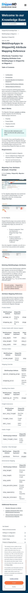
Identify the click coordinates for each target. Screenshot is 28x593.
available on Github (12, 96)
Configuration (9, 74)
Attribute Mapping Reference (13, 86)
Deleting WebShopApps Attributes (14, 84)
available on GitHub (20, 112)
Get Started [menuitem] (6, 526)
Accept (14, 582)
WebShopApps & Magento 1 (9, 34)
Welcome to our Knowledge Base (13, 17)
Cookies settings (14, 578)
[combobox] (12, 23)
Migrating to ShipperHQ (8, 37)
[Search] (24, 23)
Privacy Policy (9, 564)
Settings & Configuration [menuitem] (9, 532)
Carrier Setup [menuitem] (6, 539)
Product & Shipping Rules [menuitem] (9, 542)
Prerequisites (8, 77)
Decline (14, 586)
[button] (25, 526)
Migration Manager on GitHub (13, 508)
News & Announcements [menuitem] (9, 529)
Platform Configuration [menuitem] (8, 536)
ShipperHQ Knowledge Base (9, 30)
